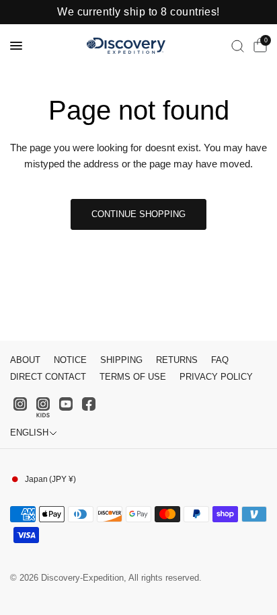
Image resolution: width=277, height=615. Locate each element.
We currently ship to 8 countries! (138, 12)
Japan (50, 479)
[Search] (238, 45)
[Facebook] (89, 404)
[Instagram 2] (43, 407)
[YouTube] (66, 404)
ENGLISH (29, 432)
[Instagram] (20, 404)
